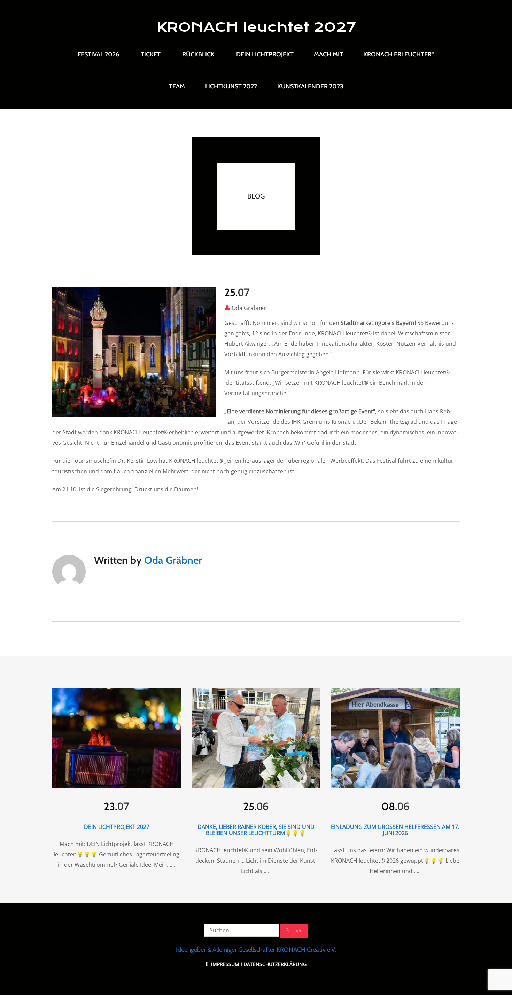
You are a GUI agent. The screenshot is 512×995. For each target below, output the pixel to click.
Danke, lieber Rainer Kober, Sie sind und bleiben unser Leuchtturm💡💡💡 (256, 830)
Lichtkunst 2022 (231, 86)
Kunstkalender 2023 (310, 86)
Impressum (224, 964)
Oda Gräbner (249, 308)
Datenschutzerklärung (275, 964)
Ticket (151, 54)
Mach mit (328, 54)
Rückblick (198, 54)
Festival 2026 (98, 54)
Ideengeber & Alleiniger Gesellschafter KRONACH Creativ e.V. (256, 950)
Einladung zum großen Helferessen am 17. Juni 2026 (395, 830)
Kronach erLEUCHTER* (398, 54)
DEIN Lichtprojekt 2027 (116, 827)
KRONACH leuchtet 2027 (256, 27)
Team (177, 86)
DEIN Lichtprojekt (265, 54)
